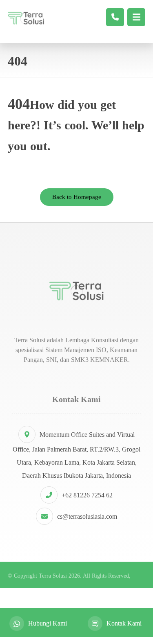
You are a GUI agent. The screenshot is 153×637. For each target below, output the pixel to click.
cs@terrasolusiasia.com (87, 516)
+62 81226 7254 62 (87, 495)
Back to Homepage (76, 197)
